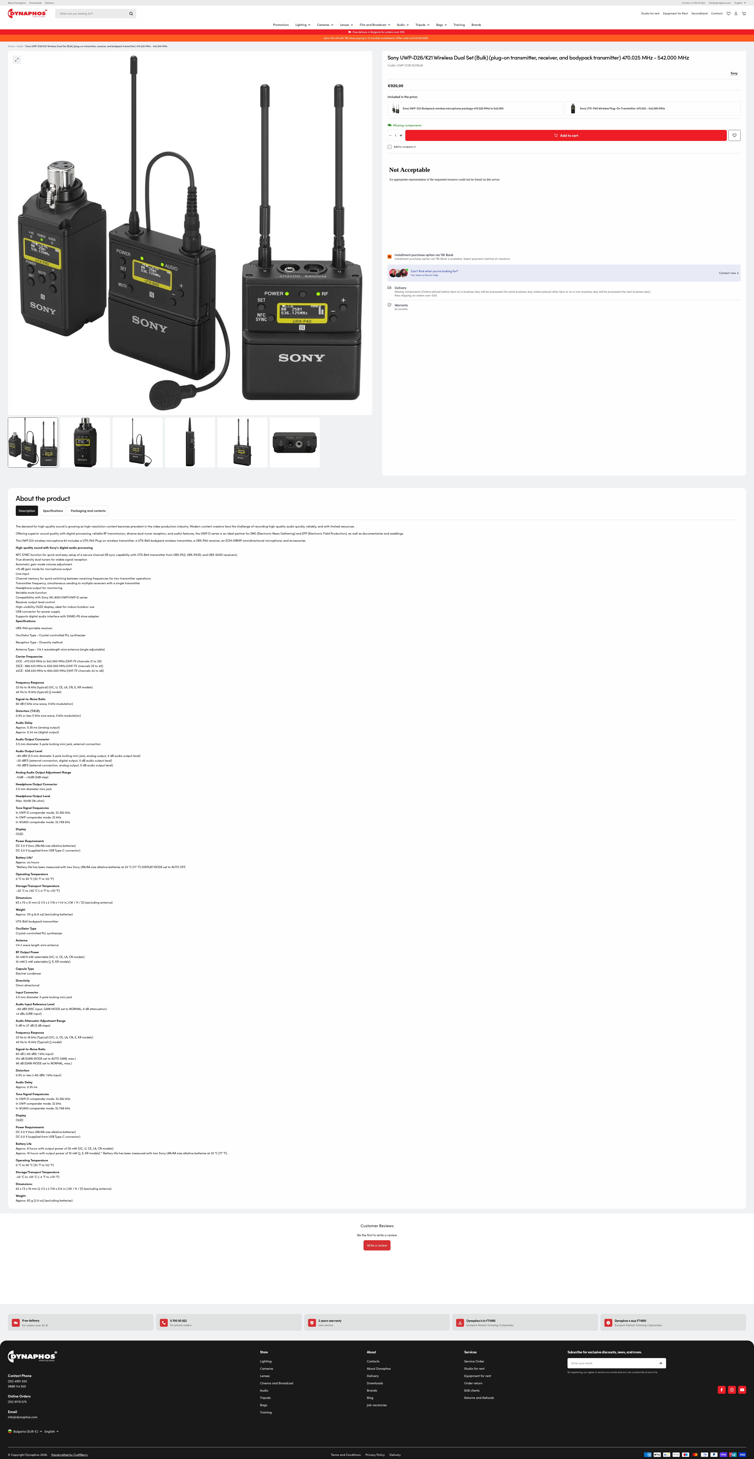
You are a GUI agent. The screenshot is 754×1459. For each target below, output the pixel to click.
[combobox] (95, 13)
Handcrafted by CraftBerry (69, 1455)
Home (11, 46)
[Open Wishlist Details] (729, 14)
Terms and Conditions (346, 1455)
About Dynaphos (17, 2)
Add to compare (403, 147)
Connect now (727, 273)
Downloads (35, 2)
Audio (20, 46)
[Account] (735, 13)
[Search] (131, 14)
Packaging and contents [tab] (88, 511)
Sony (734, 73)
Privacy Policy (375, 1455)
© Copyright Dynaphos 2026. (28, 1455)
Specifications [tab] (53, 511)
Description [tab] (27, 511)
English (738, 3)
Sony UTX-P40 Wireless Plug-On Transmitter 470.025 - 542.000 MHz (622, 108)
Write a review (377, 1245)
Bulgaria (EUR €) (25, 1431)
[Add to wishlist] (734, 135)
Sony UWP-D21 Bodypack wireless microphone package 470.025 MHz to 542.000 (453, 108)
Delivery (49, 2)
